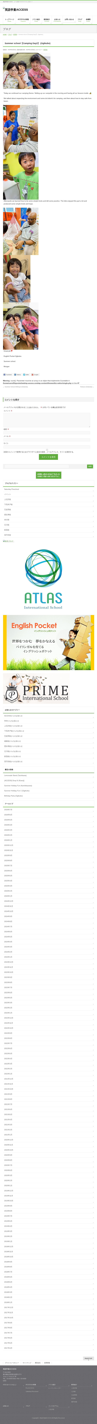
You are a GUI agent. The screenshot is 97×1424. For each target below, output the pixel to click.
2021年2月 (8, 1130)
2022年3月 (8, 1064)
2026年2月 (8, 835)
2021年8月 (8, 1099)
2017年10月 (8, 1318)
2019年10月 (8, 1201)
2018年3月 (8, 1292)
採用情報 (47, 1363)
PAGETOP (88, 1358)
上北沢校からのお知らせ (13, 726)
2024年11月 (8, 906)
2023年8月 (8, 982)
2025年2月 (8, 891)
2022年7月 (8, 1043)
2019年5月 (8, 1221)
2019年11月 (8, 1196)
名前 (6, 429)
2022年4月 (8, 1059)
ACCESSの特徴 (31, 1384)
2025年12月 (8, 845)
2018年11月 (8, 1252)
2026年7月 (8, 810)
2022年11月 (8, 1023)
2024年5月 (8, 937)
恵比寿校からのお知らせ (13, 746)
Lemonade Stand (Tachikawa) (15, 775)
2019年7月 (8, 1216)
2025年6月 (8, 871)
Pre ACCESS (30, 1388)
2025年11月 (8, 850)
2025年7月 (8, 866)
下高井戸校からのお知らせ (14, 731)
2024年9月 (8, 916)
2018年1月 (8, 1302)
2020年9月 (8, 1155)
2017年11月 (8, 1312)
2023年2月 (8, 1008)
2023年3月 (8, 1003)
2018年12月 (8, 1246)
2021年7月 (8, 1104)
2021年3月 (8, 1125)
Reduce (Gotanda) (87, 387)
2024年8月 (8, 921)
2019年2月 (8, 1236)
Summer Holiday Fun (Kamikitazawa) (18, 786)
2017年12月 (8, 1307)
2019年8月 (8, 1211)
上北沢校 (7, 499)
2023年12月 (8, 962)
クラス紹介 (52, 1384)
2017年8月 (8, 1328)
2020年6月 (8, 1170)
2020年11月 (8, 1145)
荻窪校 (45, 49)
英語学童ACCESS (46, 1418)
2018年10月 (8, 1257)
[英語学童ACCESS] (15, 9)
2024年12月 (8, 901)
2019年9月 (8, 1206)
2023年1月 (8, 1013)
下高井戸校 (8, 504)
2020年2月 (8, 1180)
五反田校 (7, 509)
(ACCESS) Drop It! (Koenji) (14, 780)
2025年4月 (8, 881)
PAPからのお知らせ (11, 721)
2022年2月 (8, 1069)
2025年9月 (8, 855)
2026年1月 (8, 840)
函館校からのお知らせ (12, 741)
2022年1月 (8, 1074)
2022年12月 (8, 1018)
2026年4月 (8, 825)
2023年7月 (8, 987)
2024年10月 (8, 911)
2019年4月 (8, 1226)
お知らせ (6, 1406)
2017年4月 (8, 1348)
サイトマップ (27, 1363)
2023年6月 (8, 993)
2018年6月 (8, 1277)
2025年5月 (8, 876)
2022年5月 (8, 1053)
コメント (8, 411)
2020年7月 (8, 1165)
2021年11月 (8, 1084)
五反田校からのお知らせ (13, 736)
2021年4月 (8, 1119)
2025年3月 (8, 886)
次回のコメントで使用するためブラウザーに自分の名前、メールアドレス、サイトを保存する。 (39, 452)
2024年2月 (8, 952)
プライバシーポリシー (12, 1363)
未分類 (6, 520)
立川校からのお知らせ (12, 751)
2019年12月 (8, 1191)
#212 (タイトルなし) (9, 1384)
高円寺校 (7, 535)
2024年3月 (8, 947)
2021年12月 (8, 1079)
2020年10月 (8, 1150)
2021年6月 (8, 1109)
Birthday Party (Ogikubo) (13, 796)
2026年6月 (8, 815)
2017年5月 (8, 1343)
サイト (6, 443)
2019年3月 (8, 1231)
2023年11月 (8, 967)
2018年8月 (8, 1267)
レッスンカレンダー (54, 1388)
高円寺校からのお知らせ (13, 761)
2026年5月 (8, 820)
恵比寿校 (7, 515)
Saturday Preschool (11, 489)
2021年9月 (8, 1094)
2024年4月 (8, 942)
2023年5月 (8, 998)
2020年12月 (8, 1140)
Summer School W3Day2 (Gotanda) (15, 387)
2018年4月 (8, 1287)
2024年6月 (8, 932)
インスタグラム (53, 1406)
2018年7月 (8, 1272)
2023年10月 (8, 972)
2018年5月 (8, 1282)
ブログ (28, 1406)
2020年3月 (8, 1175)
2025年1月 (8, 896)
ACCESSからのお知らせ (13, 716)
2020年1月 (8, 1186)
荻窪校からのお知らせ (12, 756)
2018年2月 (8, 1297)
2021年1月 (8, 1135)
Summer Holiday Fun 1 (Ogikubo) (16, 791)
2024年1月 (8, 957)
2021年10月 (8, 1089)
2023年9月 (8, 977)
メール (7, 436)
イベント (7, 494)
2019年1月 (8, 1241)
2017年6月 (8, 1338)
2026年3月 (8, 830)
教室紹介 (74, 1384)
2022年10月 (8, 1028)
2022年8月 (8, 1038)
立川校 (6, 525)
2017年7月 (8, 1333)
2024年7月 (8, 926)
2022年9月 (8, 1033)
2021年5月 (8, 1114)
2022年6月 (8, 1048)
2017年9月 (8, 1323)
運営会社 (38, 1363)
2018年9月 (8, 1262)
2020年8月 (8, 1160)
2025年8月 (8, 860)
